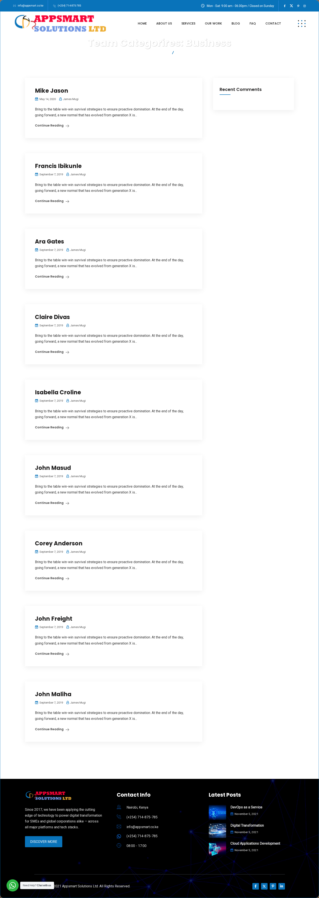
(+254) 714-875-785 (69, 5)
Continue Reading (49, 125)
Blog (236, 23)
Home (142, 23)
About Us (164, 23)
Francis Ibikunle (58, 166)
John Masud (53, 468)
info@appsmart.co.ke (30, 5)
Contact (273, 23)
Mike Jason (51, 91)
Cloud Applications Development (255, 843)
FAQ (253, 23)
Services (188, 23)
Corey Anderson (58, 543)
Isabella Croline (58, 392)
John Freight (53, 619)
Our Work (213, 23)
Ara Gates (49, 241)
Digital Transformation (247, 825)
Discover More (43, 842)
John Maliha (53, 694)
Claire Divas (52, 317)
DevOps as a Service (246, 807)
